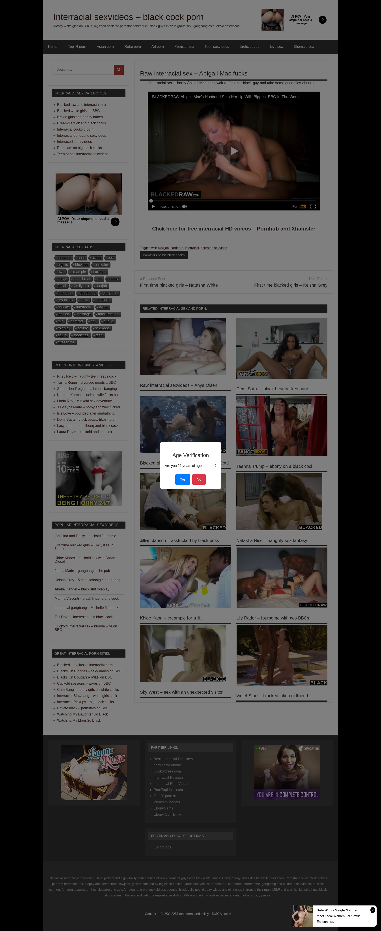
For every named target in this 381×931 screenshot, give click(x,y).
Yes (183, 479)
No (199, 479)
